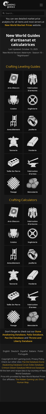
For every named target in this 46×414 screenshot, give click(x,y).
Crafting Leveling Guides (23, 67)
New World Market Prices (18, 25)
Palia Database (35, 334)
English (6, 351)
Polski (40, 351)
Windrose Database (35, 367)
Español (24, 351)
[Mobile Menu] (41, 5)
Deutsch (15, 351)
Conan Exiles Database (33, 364)
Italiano (32, 351)
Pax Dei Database (14, 337)
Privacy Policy (38, 359)
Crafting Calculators (23, 200)
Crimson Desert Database (14, 367)
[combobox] (23, 13)
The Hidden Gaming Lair (27, 379)
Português (23, 354)
